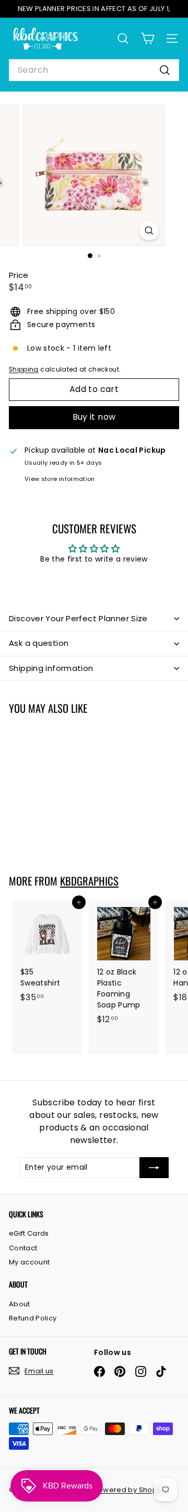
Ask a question (38, 642)
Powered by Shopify (129, 1490)
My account (29, 1262)
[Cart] (147, 38)
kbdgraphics (89, 881)
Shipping (24, 369)
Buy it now (94, 417)
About (19, 1304)
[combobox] (94, 70)
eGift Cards (29, 1233)
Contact (23, 1248)
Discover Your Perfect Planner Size (78, 618)
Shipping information (51, 668)
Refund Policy (33, 1318)
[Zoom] (149, 230)
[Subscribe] (154, 1167)
